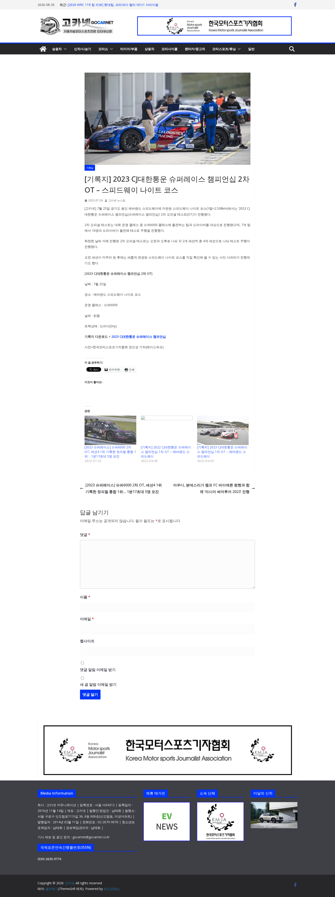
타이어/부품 (128, 49)
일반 (251, 49)
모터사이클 (170, 49)
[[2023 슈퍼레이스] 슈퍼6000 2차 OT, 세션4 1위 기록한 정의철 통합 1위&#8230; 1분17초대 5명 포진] (110, 430)
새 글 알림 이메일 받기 (98, 684)
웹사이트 (87, 640)
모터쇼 (103, 49)
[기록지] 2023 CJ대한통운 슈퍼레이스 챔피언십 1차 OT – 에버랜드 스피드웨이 (222, 451)
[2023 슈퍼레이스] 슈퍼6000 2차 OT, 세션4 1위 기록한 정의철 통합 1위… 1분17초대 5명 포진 (110, 451)
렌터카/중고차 (195, 49)
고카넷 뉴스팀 (116, 200)
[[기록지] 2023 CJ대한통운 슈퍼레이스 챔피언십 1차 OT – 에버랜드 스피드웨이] (223, 430)
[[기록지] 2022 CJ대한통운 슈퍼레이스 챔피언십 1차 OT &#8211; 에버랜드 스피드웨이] (167, 430)
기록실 (89, 167)
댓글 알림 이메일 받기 (98, 669)
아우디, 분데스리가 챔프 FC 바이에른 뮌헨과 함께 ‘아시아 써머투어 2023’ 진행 (211, 488)
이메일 (87, 618)
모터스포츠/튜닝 (224, 49)
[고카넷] (43, 48)
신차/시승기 (82, 49)
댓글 (85, 534)
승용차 (57, 49)
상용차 (149, 49)
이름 (85, 597)
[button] (64, 49)
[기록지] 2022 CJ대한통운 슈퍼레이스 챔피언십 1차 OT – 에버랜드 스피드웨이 (166, 451)
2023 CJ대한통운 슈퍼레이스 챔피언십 (138, 336)
